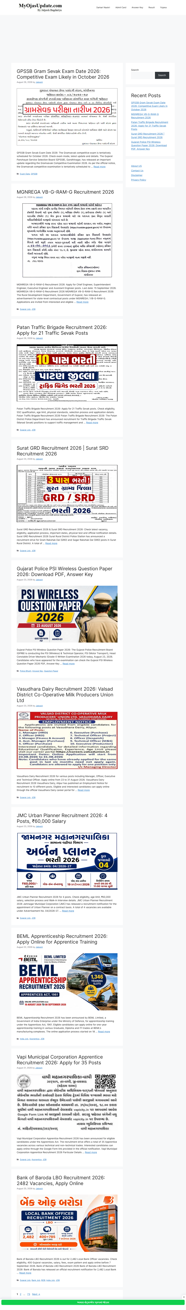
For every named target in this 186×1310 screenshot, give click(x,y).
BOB (43, 1280)
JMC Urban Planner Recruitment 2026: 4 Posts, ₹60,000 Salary (62, 818)
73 (29, 1294)
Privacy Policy (138, 180)
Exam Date (25, 174)
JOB (33, 309)
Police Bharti (25, 671)
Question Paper (51, 671)
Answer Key (137, 7)
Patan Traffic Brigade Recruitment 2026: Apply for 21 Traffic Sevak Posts (62, 330)
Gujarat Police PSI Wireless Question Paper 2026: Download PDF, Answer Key (64, 571)
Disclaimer (136, 175)
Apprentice (34, 1039)
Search (135, 70)
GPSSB (34, 174)
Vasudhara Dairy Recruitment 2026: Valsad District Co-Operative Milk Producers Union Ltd (65, 694)
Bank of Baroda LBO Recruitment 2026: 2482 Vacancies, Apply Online (61, 1180)
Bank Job (36, 1280)
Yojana (163, 7)
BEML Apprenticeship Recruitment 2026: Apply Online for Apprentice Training (62, 939)
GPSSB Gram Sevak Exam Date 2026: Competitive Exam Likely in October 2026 (63, 74)
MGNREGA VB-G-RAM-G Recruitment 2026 (65, 192)
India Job (24, 1039)
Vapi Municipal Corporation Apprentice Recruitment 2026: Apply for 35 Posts (60, 1059)
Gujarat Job (25, 309)
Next (36, 1294)
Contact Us (137, 170)
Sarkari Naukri (103, 7)
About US (136, 166)
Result (152, 7)
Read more (100, 166)
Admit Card (120, 7)
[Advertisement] (93, 38)
